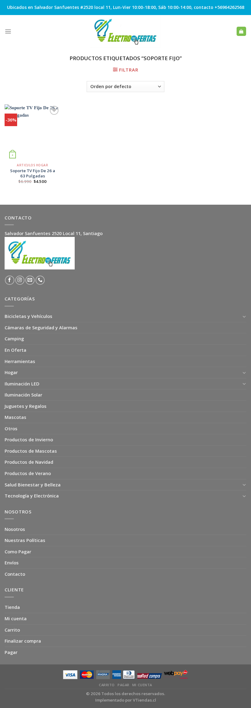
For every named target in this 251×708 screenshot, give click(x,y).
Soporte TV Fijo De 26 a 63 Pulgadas (32, 173)
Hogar (11, 372)
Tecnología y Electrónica (32, 496)
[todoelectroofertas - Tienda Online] (125, 31)
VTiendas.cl (144, 700)
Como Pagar (18, 551)
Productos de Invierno (29, 439)
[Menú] (8, 31)
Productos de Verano (28, 473)
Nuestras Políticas (25, 540)
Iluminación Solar (23, 395)
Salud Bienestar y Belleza (33, 485)
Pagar (11, 652)
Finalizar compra (23, 641)
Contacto (15, 574)
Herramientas (20, 361)
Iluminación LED (22, 384)
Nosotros (15, 529)
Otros (11, 428)
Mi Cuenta (142, 685)
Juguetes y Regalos (26, 406)
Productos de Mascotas (31, 451)
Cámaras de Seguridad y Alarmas (41, 327)
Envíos (12, 562)
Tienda (12, 607)
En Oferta (15, 350)
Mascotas (15, 417)
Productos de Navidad (29, 462)
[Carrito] (241, 31)
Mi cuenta (16, 618)
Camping (14, 338)
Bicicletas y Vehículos (28, 316)
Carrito (12, 630)
